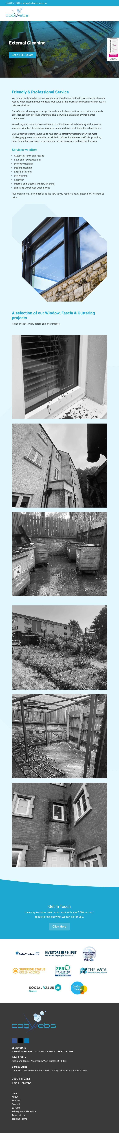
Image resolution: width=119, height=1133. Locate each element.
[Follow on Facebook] (14, 1040)
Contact (16, 1104)
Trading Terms (19, 1118)
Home (15, 1093)
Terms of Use (19, 1115)
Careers (16, 1107)
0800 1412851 (13, 3)
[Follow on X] (20, 1040)
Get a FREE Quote (22, 55)
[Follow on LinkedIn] (26, 1040)
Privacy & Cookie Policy (24, 1111)
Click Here (59, 926)
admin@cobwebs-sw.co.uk (35, 3)
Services (16, 1100)
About (15, 1096)
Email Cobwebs (21, 1083)
